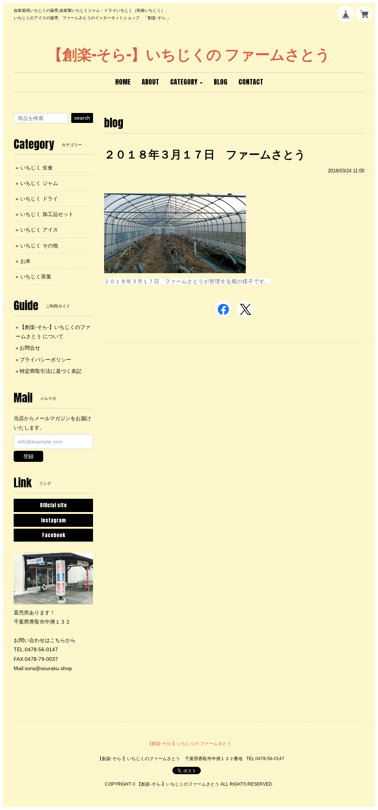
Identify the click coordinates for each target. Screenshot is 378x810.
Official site (53, 505)
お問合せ (30, 348)
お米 (25, 261)
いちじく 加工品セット (46, 214)
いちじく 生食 (36, 168)
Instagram (53, 520)
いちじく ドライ (39, 199)
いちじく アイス (39, 230)
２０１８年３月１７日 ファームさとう (205, 154)
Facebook (53, 535)
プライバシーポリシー (45, 360)
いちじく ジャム (39, 183)
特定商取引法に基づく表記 (51, 371)
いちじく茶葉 (35, 276)
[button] (186, 82)
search (82, 118)
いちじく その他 (39, 245)
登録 (28, 456)
